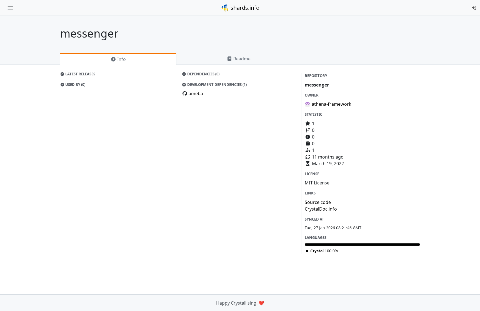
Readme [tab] (241, 59)
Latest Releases (79, 73)
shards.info (244, 7)
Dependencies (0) (202, 73)
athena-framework (331, 104)
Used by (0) (74, 84)
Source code (318, 202)
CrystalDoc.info (321, 209)
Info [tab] (121, 59)
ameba (196, 93)
